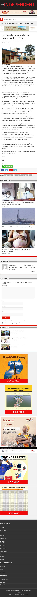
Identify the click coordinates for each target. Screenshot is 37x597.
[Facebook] (18, 593)
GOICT (29, 590)
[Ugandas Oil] (14, 368)
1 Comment (6, 42)
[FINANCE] (14, 500)
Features (2, 566)
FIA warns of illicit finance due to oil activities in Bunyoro (18, 227)
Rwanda (2, 535)
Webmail (2, 584)
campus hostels (8, 175)
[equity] (18, 434)
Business (2, 582)
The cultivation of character (17, 331)
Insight (2, 559)
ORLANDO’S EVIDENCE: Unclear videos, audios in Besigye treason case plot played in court (18, 203)
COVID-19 (17, 175)
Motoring (2, 572)
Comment (4, 285)
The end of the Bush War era (10, 19)
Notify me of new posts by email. (12, 323)
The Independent (7, 41)
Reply (33, 271)
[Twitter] (20, 593)
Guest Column (3, 551)
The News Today (4, 579)
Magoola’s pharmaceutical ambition (19, 338)
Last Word (3, 548)
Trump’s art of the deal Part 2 (17, 345)
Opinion (2, 556)
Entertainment (3, 530)
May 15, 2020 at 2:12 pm (29, 265)
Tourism (2, 527)
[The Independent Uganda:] (18, 5)
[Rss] (17, 593)
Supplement (3, 538)
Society (2, 569)
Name (4, 301)
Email (3, 306)
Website (4, 311)
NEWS (6, 23)
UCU (31, 175)
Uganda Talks (3, 545)
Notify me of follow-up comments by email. (14, 320)
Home (1, 23)
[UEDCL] (14, 469)
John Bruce (25, 175)
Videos (2, 533)
